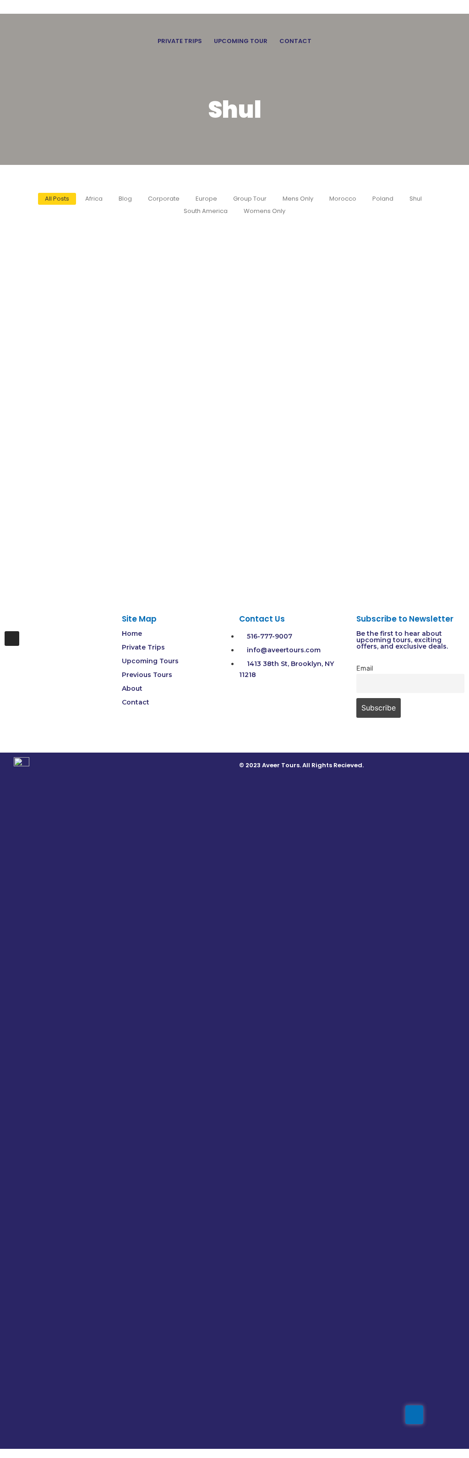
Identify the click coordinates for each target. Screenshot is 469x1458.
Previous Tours (147, 675)
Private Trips (180, 41)
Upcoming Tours (150, 661)
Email (364, 668)
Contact (295, 41)
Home (132, 633)
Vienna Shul (42, 510)
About (132, 688)
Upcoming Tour (240, 41)
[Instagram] (12, 638)
